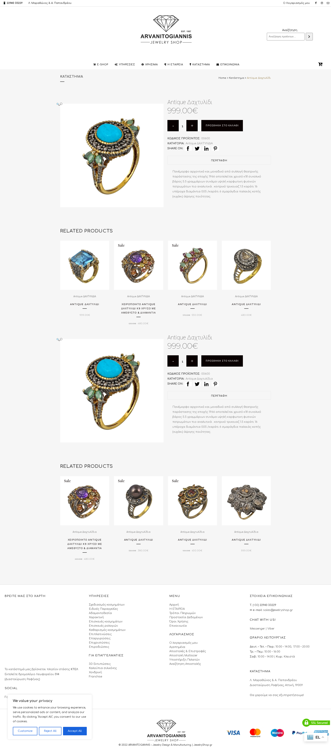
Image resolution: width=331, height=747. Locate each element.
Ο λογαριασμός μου (183, 642)
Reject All (50, 731)
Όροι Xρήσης (178, 621)
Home (222, 78)
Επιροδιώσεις (99, 646)
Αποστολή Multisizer (183, 655)
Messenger (257, 628)
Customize (25, 731)
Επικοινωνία (178, 625)
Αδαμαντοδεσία (100, 613)
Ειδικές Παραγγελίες (103, 608)
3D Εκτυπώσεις (100, 663)
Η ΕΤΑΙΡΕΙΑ (177, 608)
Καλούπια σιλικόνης (103, 668)
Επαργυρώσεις (100, 638)
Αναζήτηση (289, 30)
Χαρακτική (96, 617)
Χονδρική (95, 672)
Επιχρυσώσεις (99, 642)
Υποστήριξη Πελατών (184, 659)
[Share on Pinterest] (215, 148)
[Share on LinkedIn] (206, 148)
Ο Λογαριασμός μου (296, 3)
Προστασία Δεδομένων (186, 617)
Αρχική (174, 604)
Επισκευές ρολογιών (103, 625)
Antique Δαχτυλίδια (199, 378)
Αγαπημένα (177, 647)
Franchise (95, 676)
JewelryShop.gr (203, 745)
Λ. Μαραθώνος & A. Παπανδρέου (49, 3)
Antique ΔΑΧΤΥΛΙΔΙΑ (199, 143)
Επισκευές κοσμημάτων (105, 621)
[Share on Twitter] (197, 148)
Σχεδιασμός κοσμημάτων (107, 604)
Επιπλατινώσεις (100, 634)
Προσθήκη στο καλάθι (222, 125)
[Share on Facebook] (188, 148)
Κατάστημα (236, 78)
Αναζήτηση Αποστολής (185, 663)
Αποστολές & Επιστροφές (187, 651)
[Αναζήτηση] (309, 36)
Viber (270, 628)
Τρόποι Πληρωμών (182, 613)
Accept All (75, 731)
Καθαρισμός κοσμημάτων (107, 630)
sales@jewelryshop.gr (278, 610)
